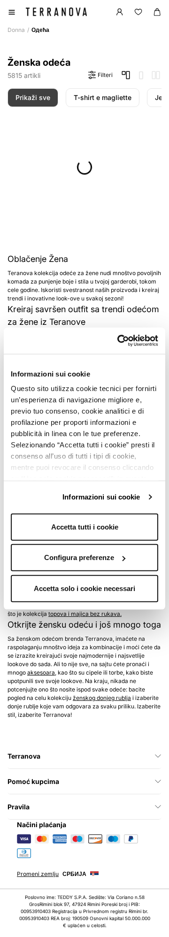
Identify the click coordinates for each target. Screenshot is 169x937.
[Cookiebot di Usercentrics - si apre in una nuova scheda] (119, 341)
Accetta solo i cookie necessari (84, 588)
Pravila (19, 807)
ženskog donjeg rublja (102, 697)
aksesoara (41, 672)
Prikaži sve (32, 97)
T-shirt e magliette (102, 97)
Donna (16, 29)
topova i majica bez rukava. (85, 613)
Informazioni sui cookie (101, 497)
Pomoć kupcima (33, 781)
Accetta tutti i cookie (84, 526)
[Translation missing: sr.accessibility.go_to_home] (56, 12)
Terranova (24, 756)
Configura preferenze (79, 557)
